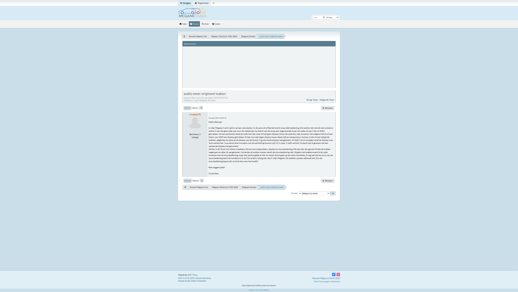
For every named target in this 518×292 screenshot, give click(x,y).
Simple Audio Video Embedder (192, 280)
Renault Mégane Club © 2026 (326, 278)
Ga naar (294, 193)
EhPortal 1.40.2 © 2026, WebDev (259, 290)
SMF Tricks (193, 274)
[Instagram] (338, 274)
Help (316, 281)
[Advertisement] (234, 67)
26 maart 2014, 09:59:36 (217, 118)
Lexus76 (196, 114)
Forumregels (324, 281)
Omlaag (187, 108)
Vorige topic (312, 99)
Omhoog (187, 181)
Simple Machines (203, 278)
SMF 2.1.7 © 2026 (186, 278)
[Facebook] (333, 274)
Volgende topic (327, 99)
